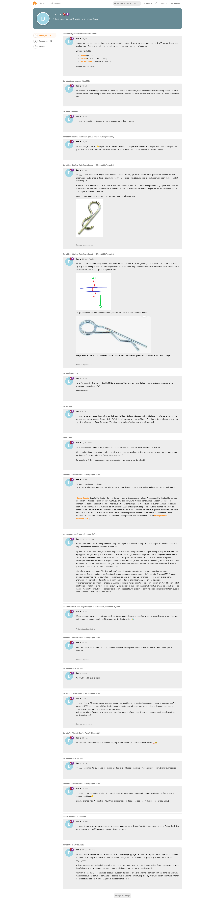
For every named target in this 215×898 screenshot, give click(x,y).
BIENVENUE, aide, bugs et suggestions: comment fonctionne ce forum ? (94, 606)
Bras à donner (72, 111)
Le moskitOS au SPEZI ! (75, 668)
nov (80, 121)
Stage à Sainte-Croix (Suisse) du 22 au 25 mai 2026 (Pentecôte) (90, 137)
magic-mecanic (85, 447)
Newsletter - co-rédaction (76, 816)
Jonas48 (86, 383)
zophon (82, 91)
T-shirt (69, 406)
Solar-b (84, 58)
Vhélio (83, 55)
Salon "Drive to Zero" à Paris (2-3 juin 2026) (83, 475)
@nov (153, 452)
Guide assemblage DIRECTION (78, 81)
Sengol (82, 826)
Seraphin (82, 743)
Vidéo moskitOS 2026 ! (75, 845)
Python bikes (86, 61)
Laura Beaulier (83, 498)
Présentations (72, 373)
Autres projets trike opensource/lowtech (82, 33)
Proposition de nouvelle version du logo (82, 534)
